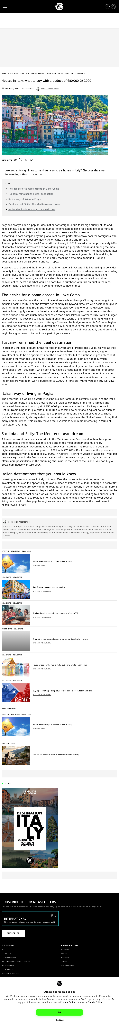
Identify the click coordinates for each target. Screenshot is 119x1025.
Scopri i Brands (67, 966)
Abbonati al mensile (10, 974)
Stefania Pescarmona (42, 591)
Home (4, 73)
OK (59, 1012)
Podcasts (65, 958)
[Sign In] (107, 6)
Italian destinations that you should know (31, 209)
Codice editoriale (9, 958)
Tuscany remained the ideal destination (30, 194)
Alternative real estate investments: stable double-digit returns (61, 639)
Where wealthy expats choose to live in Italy (52, 561)
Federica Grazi (39, 565)
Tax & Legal (26, 551)
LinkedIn (26, 159)
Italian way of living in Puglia (25, 199)
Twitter (20, 159)
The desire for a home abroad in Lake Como (33, 188)
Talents (64, 962)
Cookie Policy (95, 1002)
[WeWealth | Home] (59, 6)
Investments (7, 629)
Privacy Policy (67, 1002)
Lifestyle (5, 551)
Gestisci (59, 1020)
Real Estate (13, 73)
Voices (64, 954)
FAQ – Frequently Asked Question (16, 962)
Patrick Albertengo (50, 88)
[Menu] (5, 6)
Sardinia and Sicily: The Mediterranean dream (34, 204)
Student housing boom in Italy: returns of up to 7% (55, 613)
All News (65, 949)
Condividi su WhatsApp (31, 159)
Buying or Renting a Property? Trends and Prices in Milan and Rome (63, 691)
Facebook (15, 159)
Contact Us (6, 954)
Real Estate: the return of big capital (49, 587)
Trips (13, 743)
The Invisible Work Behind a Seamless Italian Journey (56, 754)
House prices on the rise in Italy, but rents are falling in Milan (60, 665)
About (4, 949)
